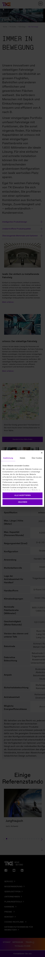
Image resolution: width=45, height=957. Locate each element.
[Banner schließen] (41, 452)
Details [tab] (22, 458)
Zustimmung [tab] (8, 458)
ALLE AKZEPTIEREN (22, 495)
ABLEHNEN (22, 502)
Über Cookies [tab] (37, 458)
